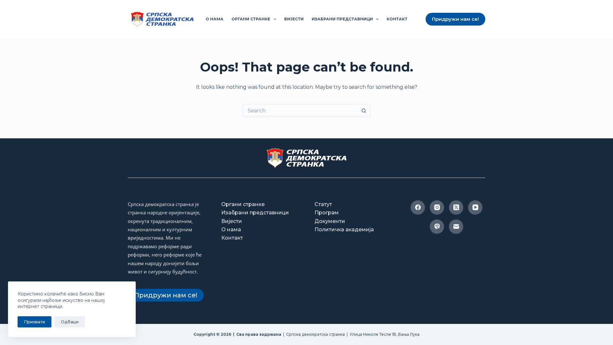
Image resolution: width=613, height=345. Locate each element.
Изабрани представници (342, 19)
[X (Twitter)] (456, 207)
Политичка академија (344, 229)
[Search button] (364, 110)
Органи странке (250, 19)
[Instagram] (437, 207)
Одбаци (70, 321)
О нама (214, 19)
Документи (329, 221)
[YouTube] (475, 207)
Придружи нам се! (455, 19)
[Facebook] (418, 207)
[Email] (456, 226)
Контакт (397, 19)
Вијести (294, 19)
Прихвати (34, 321)
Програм (326, 213)
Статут (323, 204)
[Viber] (437, 226)
